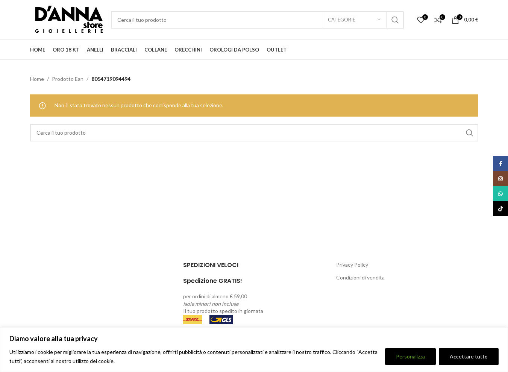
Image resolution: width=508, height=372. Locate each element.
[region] (254, 349)
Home (37, 79)
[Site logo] (66, 19)
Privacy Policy (352, 264)
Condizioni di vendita (360, 277)
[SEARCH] (395, 20)
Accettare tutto (469, 356)
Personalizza (410, 356)
